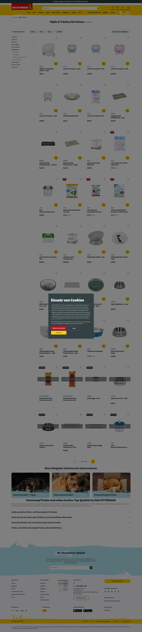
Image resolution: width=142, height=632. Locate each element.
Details (74, 328)
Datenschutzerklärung (85, 321)
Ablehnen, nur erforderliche (59, 328)
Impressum (73, 321)
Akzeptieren (59, 332)
